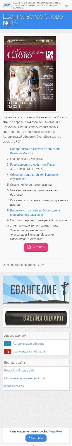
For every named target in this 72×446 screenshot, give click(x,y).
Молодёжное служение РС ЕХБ (25, 378)
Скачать (37, 247)
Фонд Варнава (14, 386)
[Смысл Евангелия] (36, 289)
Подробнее (55, 431)
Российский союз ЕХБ (19, 370)
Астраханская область (28, 343)
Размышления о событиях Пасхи (33, 164)
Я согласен (36, 437)
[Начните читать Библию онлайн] (36, 318)
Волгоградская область (29, 351)
